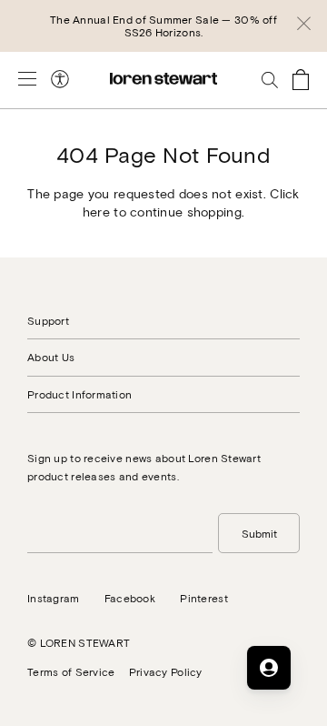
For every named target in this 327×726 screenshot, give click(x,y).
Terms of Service (70, 671)
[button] (304, 26)
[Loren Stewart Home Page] (163, 79)
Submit (259, 533)
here (96, 211)
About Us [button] (50, 356)
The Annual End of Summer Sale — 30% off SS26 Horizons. (163, 25)
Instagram (53, 597)
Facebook (129, 597)
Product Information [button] (79, 394)
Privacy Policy (166, 671)
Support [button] (48, 320)
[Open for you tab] (269, 668)
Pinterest (204, 597)
